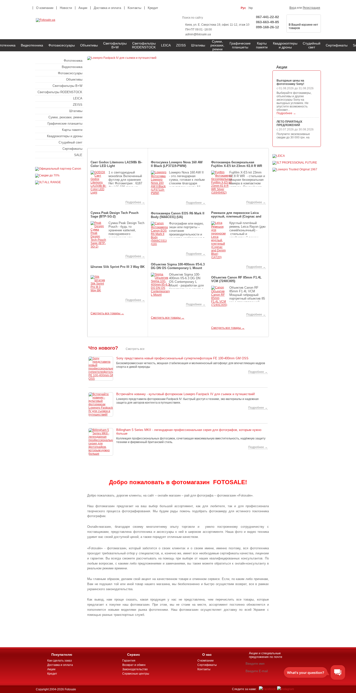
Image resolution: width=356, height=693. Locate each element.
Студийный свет (311, 45)
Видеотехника (32, 45)
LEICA (166, 45)
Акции (281, 67)
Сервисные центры (135, 673)
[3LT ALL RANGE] (48, 182)
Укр (250, 8)
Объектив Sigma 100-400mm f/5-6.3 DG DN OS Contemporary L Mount (178, 266)
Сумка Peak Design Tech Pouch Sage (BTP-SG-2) (115, 214)
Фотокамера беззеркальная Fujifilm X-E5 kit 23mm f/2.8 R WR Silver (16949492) (236, 164)
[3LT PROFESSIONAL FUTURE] (294, 162)
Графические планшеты (240, 45)
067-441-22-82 (267, 17)
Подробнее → (135, 202)
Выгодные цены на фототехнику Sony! (290, 82)
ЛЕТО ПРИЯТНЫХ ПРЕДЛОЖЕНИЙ (289, 123)
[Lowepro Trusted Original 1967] (294, 169)
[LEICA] (278, 156)
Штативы (198, 45)
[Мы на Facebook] (267, 689)
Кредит (153, 8)
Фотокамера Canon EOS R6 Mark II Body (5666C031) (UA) (177, 215)
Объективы (89, 45)
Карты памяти (262, 45)
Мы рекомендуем (118, 151)
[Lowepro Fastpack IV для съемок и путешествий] (178, 99)
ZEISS (181, 45)
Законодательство (135, 669)
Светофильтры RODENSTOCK (144, 45)
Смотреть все (135, 349)
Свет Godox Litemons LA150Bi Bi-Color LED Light (116, 164)
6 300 (222, 266)
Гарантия (128, 660)
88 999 (162, 252)
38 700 (162, 303)
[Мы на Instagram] (285, 689)
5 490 (102, 299)
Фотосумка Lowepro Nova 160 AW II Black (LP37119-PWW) (176, 164)
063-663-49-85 (267, 22)
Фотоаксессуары (61, 45)
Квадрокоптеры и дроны (285, 45)
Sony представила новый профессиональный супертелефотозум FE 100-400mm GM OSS (182, 358)
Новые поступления (238, 151)
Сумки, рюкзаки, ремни (217, 45)
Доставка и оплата (107, 8)
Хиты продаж (178, 151)
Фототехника (73, 60)
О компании (44, 8)
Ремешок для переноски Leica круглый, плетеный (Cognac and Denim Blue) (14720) (236, 215)
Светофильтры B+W (115, 45)
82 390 (222, 201)
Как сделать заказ (59, 660)
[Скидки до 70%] (47, 175)
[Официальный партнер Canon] (58, 168)
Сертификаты (337, 45)
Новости (66, 8)
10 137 (102, 201)
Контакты (134, 8)
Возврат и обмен (134, 665)
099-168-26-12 (267, 27)
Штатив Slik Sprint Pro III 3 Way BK (118, 267)
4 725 (162, 201)
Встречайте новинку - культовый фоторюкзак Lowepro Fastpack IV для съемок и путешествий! (185, 394)
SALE (78, 155)
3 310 (102, 255)
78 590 (222, 313)
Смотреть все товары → (107, 313)
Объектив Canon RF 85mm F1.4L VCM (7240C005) (236, 279)
